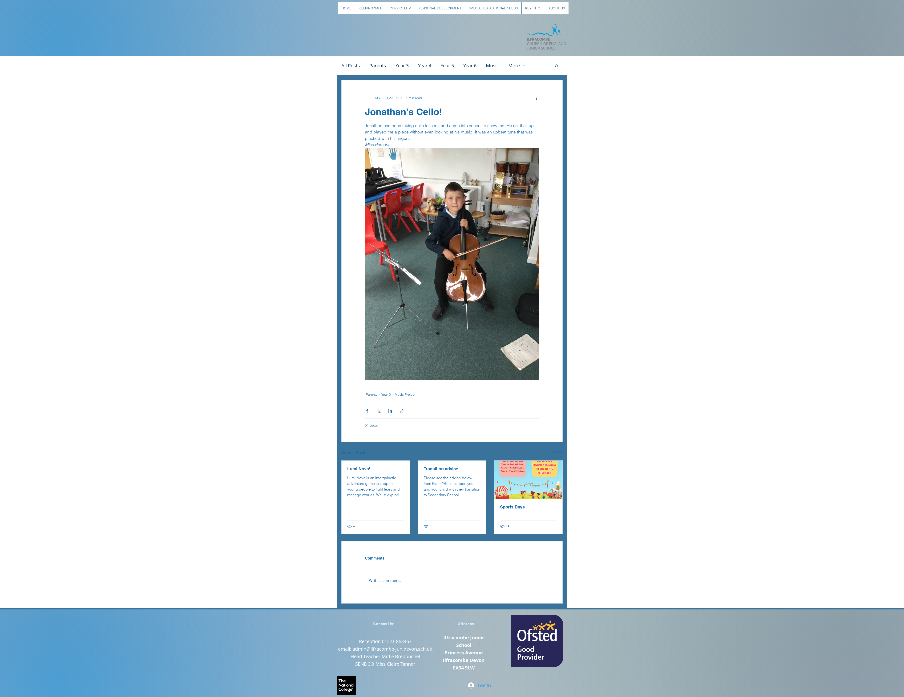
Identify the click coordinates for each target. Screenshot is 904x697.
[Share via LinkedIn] (390, 411)
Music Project (405, 394)
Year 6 (469, 65)
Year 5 (447, 65)
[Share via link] (402, 411)
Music (492, 65)
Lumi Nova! (358, 468)
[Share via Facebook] (367, 411)
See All (557, 452)
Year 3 (402, 65)
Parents (377, 65)
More (514, 65)
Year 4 (424, 65)
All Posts (350, 65)
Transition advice (441, 468)
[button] (370, 8)
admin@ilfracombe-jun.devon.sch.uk (392, 649)
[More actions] (536, 98)
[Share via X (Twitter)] (378, 411)
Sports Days (512, 506)
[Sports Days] (528, 480)
